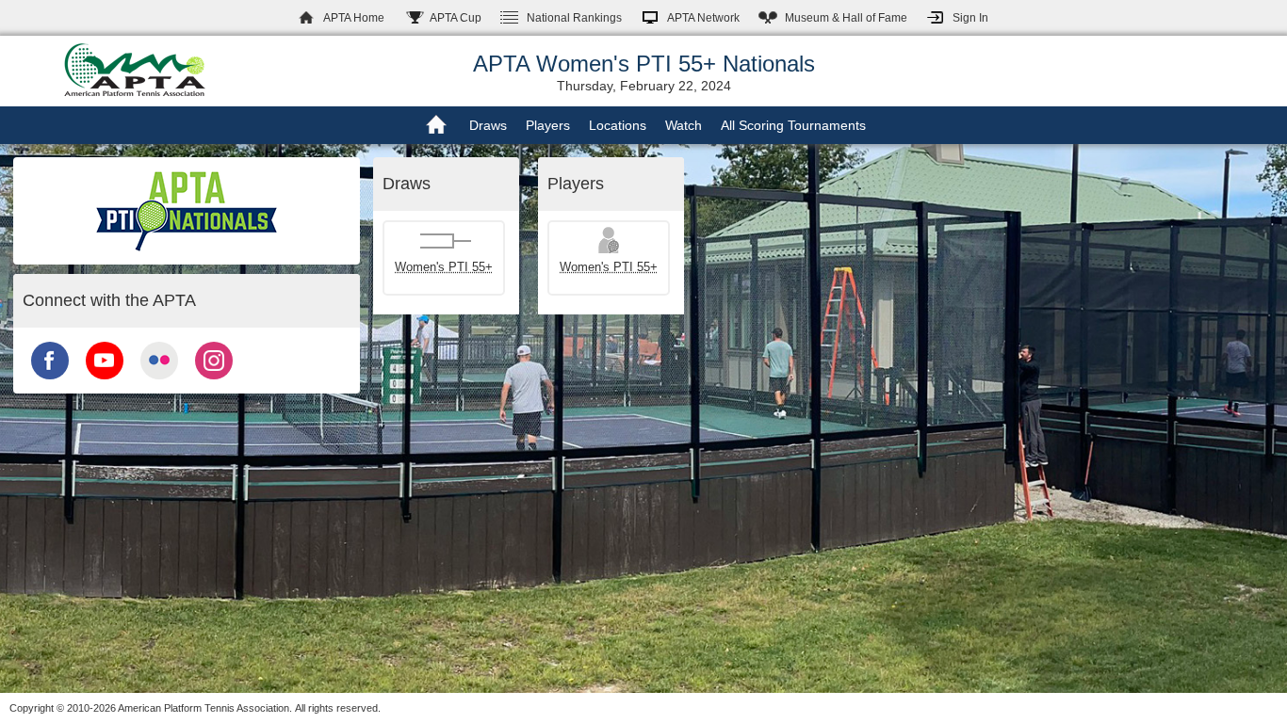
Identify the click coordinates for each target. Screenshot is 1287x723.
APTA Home (353, 17)
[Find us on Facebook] (50, 381)
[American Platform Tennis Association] (134, 69)
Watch (683, 125)
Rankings (574, 17)
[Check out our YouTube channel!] (104, 381)
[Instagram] (214, 381)
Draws (488, 125)
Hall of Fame (846, 17)
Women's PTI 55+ (444, 267)
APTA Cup (455, 17)
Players (548, 125)
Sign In (970, 17)
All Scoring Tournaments (793, 125)
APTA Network (703, 17)
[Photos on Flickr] (159, 381)
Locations (617, 125)
